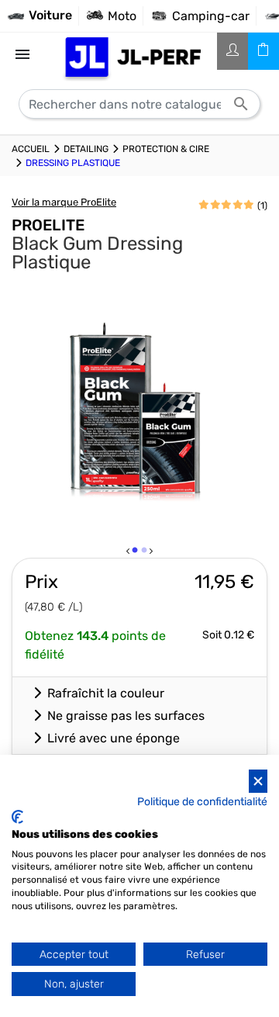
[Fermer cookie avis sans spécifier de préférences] (258, 782)
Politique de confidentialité (202, 801)
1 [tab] (136, 553)
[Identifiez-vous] (232, 51)
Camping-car (211, 16)
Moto (122, 16)
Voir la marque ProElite (64, 202)
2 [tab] (145, 553)
